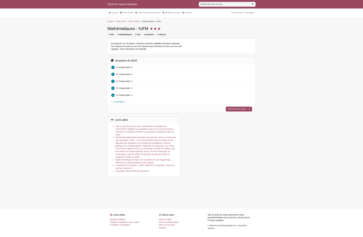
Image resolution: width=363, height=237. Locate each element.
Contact (187, 12)
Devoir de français (167, 225)
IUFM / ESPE (133, 21)
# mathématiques (124, 34)
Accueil (113, 12)
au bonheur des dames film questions (132, 171)
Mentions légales (117, 219)
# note (138, 34)
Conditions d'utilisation (120, 225)
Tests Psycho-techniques (147, 12)
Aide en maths (165, 219)
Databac (162, 228)
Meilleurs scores (171, 12)
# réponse (161, 34)
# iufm (111, 34)
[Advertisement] (219, 129)
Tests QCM (126, 12)
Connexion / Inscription (242, 12)
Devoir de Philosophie (168, 222)
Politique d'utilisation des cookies (124, 222)
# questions (149, 34)
